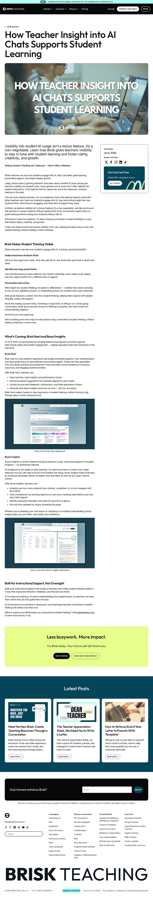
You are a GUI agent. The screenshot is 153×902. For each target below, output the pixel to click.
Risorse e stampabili (82, 822)
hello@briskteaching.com (15, 822)
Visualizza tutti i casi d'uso (135, 845)
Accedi (111, 9)
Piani (50, 822)
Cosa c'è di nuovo (56, 830)
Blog (76, 839)
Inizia (145, 9)
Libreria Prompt (80, 851)
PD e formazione (80, 818)
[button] (48, 9)
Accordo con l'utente (92, 891)
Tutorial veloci (79, 826)
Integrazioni (53, 826)
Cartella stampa (80, 830)
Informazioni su (55, 818)
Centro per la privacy (57, 839)
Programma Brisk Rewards (84, 847)
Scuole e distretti (131, 841)
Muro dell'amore (80, 843)
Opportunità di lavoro (57, 855)
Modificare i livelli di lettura (109, 833)
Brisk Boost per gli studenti (109, 841)
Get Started (115, 183)
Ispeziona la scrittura (107, 829)
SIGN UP (138, 790)
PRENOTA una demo (128, 9)
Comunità (77, 834)
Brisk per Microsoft (106, 845)
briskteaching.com (85, 612)
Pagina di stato (54, 851)
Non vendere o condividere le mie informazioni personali (125, 891)
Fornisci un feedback (107, 825)
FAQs (51, 843)
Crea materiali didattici (108, 837)
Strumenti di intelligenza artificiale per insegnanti (108, 819)
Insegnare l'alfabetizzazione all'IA (85, 856)
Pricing (85, 9)
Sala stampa (53, 834)
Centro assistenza (56, 847)
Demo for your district (85, 656)
